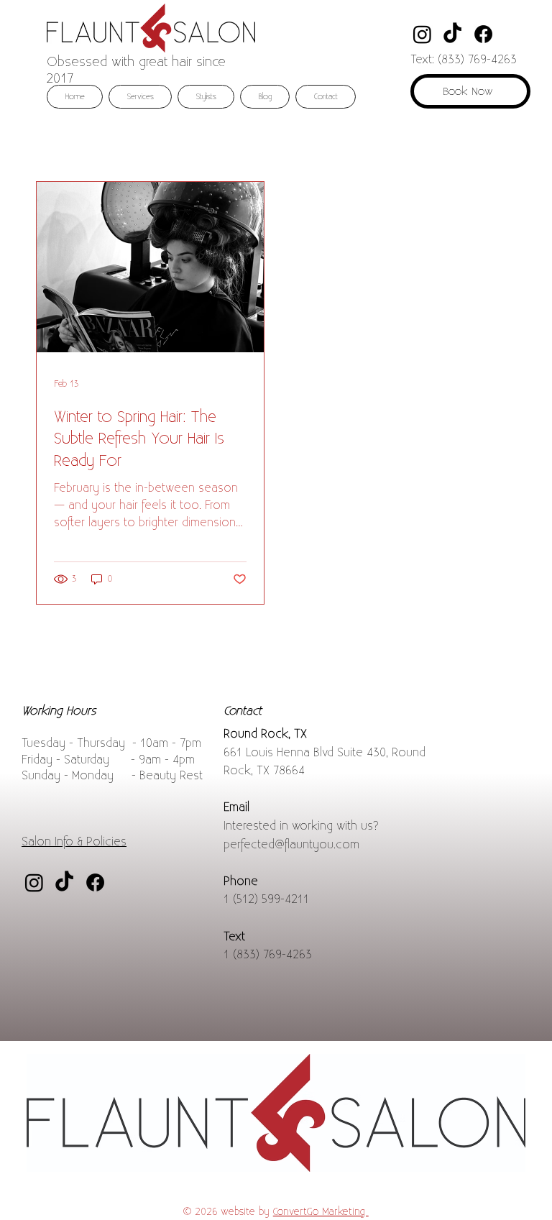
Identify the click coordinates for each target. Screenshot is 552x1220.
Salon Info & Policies (74, 842)
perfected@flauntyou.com (291, 845)
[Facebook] (483, 34)
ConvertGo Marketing (321, 1212)
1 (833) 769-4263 (268, 955)
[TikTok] (452, 34)
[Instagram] (422, 34)
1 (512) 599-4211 (266, 900)
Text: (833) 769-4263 (463, 60)
